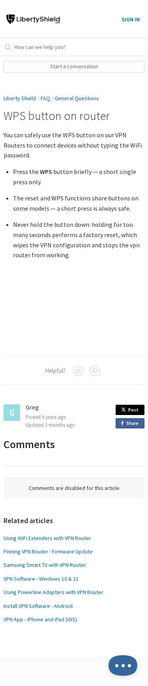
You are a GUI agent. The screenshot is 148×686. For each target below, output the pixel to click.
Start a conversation (74, 66)
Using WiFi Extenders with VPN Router (47, 538)
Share (133, 424)
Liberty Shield (20, 98)
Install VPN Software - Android (38, 605)
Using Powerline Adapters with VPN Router (53, 592)
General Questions (77, 98)
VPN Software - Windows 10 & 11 (41, 578)
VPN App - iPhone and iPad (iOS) (40, 619)
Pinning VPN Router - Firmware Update (48, 551)
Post (133, 410)
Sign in (131, 19)
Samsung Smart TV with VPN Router (45, 564)
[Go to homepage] (32, 19)
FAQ (45, 98)
